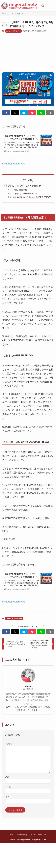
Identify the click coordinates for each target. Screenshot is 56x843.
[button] (6, 112)
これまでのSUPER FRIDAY (25, 193)
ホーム (12, 834)
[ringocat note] (19, 6)
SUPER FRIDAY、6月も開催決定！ (25, 185)
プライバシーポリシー (37, 834)
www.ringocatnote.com (13, 163)
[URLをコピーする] (50, 112)
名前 (7, 777)
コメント (9, 743)
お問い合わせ (22, 834)
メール (8, 787)
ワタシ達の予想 (20, 189)
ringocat (28, 686)
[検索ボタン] (42, 6)
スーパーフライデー (13, 31)
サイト (8, 797)
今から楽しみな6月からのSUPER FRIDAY (32, 197)
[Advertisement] (28, 54)
